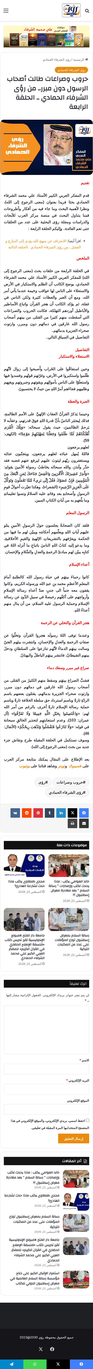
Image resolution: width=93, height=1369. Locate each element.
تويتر (61, 766)
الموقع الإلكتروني (78, 1100)
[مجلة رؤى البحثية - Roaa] (71, 10)
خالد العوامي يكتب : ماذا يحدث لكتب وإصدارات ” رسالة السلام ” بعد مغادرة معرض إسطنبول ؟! (69, 888)
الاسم (84, 1060)
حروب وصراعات (70, 782)
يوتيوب (24, 766)
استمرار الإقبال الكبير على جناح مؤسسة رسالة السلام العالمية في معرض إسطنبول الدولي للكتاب (34, 1278)
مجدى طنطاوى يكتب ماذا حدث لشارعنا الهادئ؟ (26, 883)
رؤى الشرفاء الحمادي (57, 59)
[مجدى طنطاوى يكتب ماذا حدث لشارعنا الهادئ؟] (24, 865)
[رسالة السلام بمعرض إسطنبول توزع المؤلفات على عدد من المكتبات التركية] (68, 919)
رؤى (41, 782)
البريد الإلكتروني (77, 1080)
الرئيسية (79, 59)
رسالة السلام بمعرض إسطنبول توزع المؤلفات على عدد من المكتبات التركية (72, 942)
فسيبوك (75, 766)
